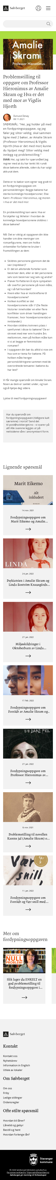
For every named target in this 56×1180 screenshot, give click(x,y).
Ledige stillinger (12, 1097)
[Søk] (48, 23)
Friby (6, 1093)
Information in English (16, 1065)
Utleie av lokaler (12, 1070)
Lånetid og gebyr (13, 1125)
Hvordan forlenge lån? (16, 1134)
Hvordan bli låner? (14, 1120)
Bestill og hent (12, 1130)
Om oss (7, 1088)
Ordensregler (11, 1102)
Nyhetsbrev (10, 1060)
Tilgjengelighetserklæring (37, 1172)
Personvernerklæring (16, 1172)
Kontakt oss (10, 1056)
